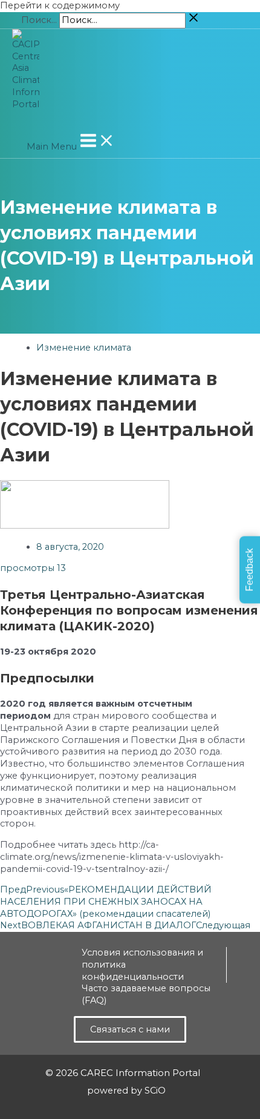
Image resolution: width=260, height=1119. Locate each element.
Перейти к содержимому (60, 5)
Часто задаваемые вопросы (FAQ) (146, 994)
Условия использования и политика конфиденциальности (142, 964)
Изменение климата (83, 347)
